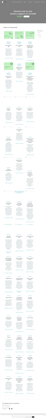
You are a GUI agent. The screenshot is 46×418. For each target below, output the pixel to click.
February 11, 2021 (28, 271)
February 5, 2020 (7, 369)
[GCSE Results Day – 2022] (19, 227)
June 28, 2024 (7, 122)
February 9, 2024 (18, 124)
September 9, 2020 (28, 291)
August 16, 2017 (28, 393)
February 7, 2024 (7, 154)
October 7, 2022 (28, 221)
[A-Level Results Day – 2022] (29, 227)
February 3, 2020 (28, 370)
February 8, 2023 (7, 217)
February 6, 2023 (18, 218)
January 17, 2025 (28, 94)
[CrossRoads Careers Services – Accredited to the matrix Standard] (29, 194)
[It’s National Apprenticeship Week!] (19, 194)
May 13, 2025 (18, 81)
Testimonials (19, 276)
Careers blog (8, 41)
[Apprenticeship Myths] (8, 194)
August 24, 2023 (18, 143)
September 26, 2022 (8, 251)
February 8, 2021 (7, 291)
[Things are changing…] (8, 100)
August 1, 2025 (28, 60)
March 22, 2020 (28, 311)
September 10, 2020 (19, 291)
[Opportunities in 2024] (19, 100)
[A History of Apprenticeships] (8, 130)
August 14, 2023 (28, 154)
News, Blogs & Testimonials (8, 43)
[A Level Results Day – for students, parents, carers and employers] (29, 130)
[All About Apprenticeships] (8, 158)
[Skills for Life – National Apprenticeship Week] (29, 162)
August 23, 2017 (7, 392)
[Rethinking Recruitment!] (8, 227)
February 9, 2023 (28, 188)
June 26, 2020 (18, 312)
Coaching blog (19, 295)
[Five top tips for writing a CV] (29, 100)
